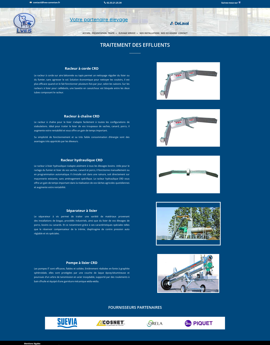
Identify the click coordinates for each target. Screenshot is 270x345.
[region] (135, 22)
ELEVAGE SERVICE (127, 33)
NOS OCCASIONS (169, 33)
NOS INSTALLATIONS (149, 33)
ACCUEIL (87, 33)
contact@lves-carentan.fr (46, 2)
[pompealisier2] (188, 291)
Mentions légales (32, 343)
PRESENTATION (99, 33)
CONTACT (182, 33)
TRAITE (111, 33)
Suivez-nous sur (229, 2)
